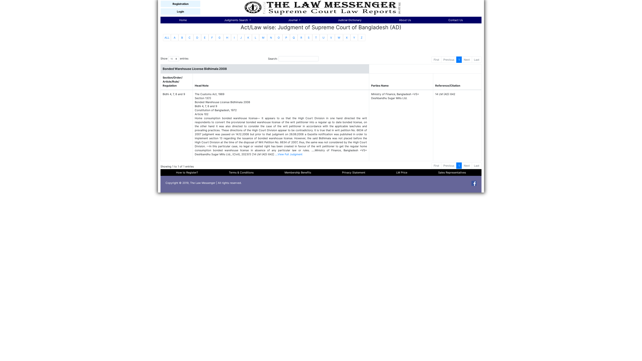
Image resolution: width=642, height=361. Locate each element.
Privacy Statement (353, 172)
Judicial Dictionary (349, 20)
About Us (405, 20)
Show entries (174, 58)
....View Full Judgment (288, 154)
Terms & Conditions (241, 172)
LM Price (401, 172)
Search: (272, 58)
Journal (293, 20)
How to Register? (187, 172)
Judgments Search (236, 20)
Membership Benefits (298, 172)
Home (183, 20)
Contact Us (455, 20)
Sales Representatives (452, 172)
